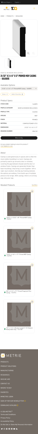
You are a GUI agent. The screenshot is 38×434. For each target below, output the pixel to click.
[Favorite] (32, 191)
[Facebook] (9, 429)
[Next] (9, 63)
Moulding (19, 16)
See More (34, 185)
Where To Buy (6, 388)
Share (4, 94)
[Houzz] (16, 429)
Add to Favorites (16, 94)
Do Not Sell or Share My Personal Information (16, 424)
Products (10, 16)
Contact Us (5, 383)
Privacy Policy (5, 418)
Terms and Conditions (8, 414)
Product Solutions (8, 366)
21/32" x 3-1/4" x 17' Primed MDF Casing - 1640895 (16, 88)
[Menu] (34, 8)
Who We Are (5, 379)
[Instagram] (4, 429)
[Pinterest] (7, 429)
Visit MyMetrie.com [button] (7, 146)
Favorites (4, 392)
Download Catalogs (9, 405)
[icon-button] (28, 53)
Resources (5, 375)
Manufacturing (7, 370)
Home (2, 16)
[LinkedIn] (11, 429)
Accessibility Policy (7, 421)
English (17, 2)
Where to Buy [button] (19, 138)
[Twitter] (2, 429)
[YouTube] (14, 429)
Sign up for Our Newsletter (12, 401)
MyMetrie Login (7, 396)
